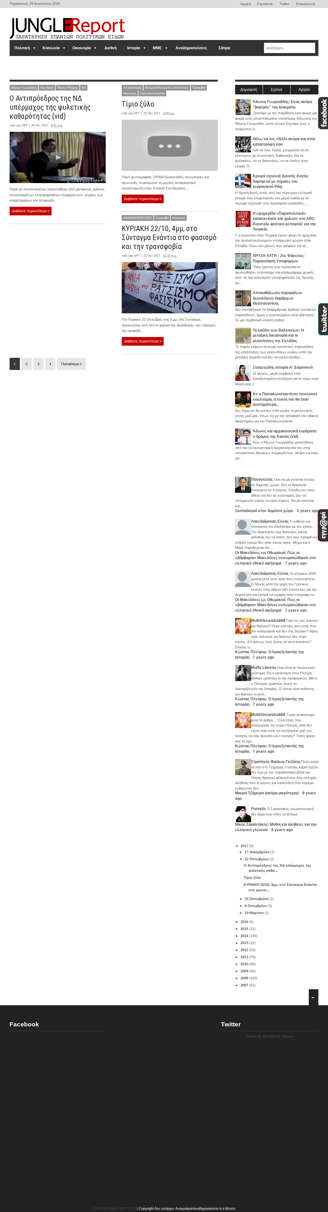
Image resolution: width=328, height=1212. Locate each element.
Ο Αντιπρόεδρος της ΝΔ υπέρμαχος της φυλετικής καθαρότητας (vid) (50, 107)
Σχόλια (276, 89)
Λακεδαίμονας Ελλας (270, 521)
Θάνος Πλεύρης (67, 87)
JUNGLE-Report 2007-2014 (114, 1208)
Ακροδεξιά (46, 87)
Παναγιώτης (262, 479)
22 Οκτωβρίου (257, 859)
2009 (245, 971)
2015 (245, 929)
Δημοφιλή (248, 89)
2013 (245, 943)
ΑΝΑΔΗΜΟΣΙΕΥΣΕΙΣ (137, 218)
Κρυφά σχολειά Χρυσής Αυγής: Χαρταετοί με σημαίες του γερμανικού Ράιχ (281, 181)
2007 (245, 985)
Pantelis (258, 809)
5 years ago (307, 511)
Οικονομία (81, 48)
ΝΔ (84, 87)
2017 (245, 846)
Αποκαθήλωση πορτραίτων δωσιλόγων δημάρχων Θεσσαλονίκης (277, 298)
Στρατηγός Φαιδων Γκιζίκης (275, 761)
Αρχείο (304, 89)
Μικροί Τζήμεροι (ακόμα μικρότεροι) (267, 793)
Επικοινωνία (305, 4)
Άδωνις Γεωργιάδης (24, 87)
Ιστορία (133, 48)
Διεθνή (110, 48)
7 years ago (296, 563)
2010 (245, 964)
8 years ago (282, 830)
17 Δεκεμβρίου (257, 852)
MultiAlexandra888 (268, 620)
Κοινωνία (51, 48)
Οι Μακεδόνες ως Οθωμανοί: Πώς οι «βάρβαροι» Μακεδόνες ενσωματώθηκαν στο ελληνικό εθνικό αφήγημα (275, 558)
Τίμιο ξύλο (138, 104)
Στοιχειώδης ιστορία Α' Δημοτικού (283, 367)
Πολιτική (22, 48)
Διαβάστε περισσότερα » (30, 211)
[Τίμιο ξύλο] (170, 145)
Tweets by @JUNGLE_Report (269, 1036)
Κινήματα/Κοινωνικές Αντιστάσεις (167, 87)
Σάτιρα (224, 48)
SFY (137, 113)
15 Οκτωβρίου (257, 899)
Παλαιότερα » (71, 364)
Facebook (265, 4)
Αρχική (245, 4)
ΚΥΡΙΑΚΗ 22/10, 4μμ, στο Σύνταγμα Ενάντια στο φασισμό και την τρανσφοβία (169, 237)
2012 (245, 950)
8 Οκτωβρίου (256, 906)
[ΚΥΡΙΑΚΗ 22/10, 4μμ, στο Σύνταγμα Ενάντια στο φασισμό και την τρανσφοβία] (170, 287)
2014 (245, 936)
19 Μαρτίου (255, 913)
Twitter (284, 4)
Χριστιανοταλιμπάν (152, 93)
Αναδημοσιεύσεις (191, 48)
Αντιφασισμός (132, 87)
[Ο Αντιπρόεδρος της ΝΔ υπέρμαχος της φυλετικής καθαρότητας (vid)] (58, 157)
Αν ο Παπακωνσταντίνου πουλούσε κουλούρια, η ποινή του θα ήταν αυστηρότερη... (285, 399)
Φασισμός (129, 93)
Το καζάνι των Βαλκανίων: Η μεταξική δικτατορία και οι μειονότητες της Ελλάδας (278, 335)
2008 (245, 978)
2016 (245, 922)
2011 (245, 957)
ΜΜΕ (157, 48)
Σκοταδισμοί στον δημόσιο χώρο (264, 511)
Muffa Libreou (263, 667)
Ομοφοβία (199, 87)
